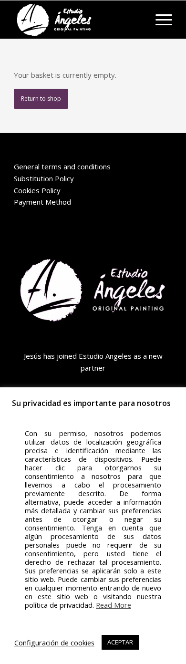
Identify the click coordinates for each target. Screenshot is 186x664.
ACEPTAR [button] (120, 642)
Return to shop (41, 98)
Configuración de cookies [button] (54, 642)
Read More (113, 605)
